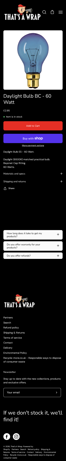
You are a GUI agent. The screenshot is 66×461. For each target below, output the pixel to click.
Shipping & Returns (14, 332)
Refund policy (11, 327)
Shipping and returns (14, 181)
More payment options (33, 145)
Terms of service (12, 337)
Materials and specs (14, 173)
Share (11, 188)
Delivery (7, 347)
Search (7, 322)
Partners (8, 317)
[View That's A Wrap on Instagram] (16, 436)
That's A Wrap (16, 446)
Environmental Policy (15, 352)
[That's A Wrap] (22, 12)
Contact (8, 342)
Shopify (6, 449)
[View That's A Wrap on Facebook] (6, 436)
